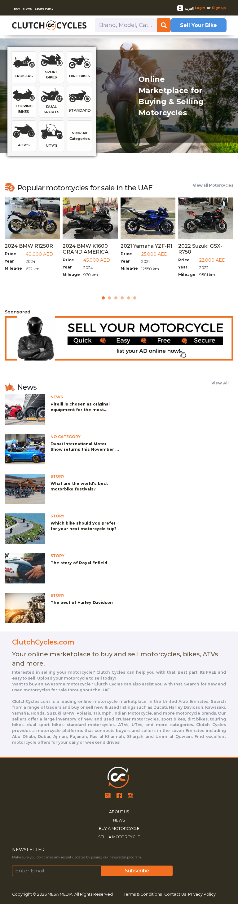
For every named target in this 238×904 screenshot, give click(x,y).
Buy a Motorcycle (119, 828)
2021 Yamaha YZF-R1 (146, 246)
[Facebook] (119, 795)
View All (220, 383)
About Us (119, 811)
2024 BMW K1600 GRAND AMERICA (85, 249)
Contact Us (175, 894)
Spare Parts (44, 8)
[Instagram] (130, 795)
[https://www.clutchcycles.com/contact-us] (119, 338)
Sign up (219, 8)
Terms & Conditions (143, 894)
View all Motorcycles (213, 185)
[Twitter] (107, 795)
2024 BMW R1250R (29, 246)
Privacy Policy (202, 894)
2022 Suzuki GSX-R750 (200, 249)
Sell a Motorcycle (119, 837)
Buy (17, 8)
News (27, 8)
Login (200, 8)
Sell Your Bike (198, 25)
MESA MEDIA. (60, 894)
